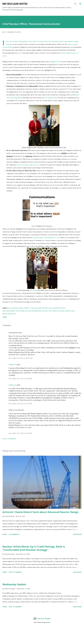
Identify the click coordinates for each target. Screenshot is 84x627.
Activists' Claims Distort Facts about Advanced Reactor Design (40, 512)
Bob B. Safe (33, 290)
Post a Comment (9, 439)
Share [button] (4, 317)
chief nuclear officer (39, 308)
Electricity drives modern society (28, 165)
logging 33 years (55, 62)
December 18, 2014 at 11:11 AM (20, 378)
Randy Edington (8, 314)
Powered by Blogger (43, 618)
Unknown (12, 364)
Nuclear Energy (8, 311)
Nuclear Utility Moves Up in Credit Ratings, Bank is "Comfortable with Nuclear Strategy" (33, 548)
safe (20, 53)
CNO (50, 308)
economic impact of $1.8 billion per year (45, 237)
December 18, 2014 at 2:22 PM (20, 404)
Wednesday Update (14, 584)
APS (9, 308)
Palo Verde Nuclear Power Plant (61, 311)
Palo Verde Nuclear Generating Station (32, 311)
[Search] (75, 3)
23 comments (14, 534)
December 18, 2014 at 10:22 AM (21, 358)
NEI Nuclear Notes (14, 3)
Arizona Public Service (21, 308)
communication (58, 308)
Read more (77, 534)
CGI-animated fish (51, 98)
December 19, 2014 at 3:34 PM (20, 433)
